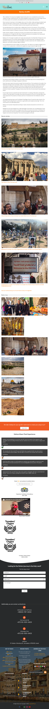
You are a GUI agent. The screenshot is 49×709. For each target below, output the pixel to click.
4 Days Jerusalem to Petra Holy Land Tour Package (12, 414)
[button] (45, 672)
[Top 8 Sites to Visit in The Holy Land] (24, 166)
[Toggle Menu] (47, 6)
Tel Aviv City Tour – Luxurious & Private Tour (9, 681)
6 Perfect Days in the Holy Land (8, 394)
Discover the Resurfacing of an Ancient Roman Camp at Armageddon (16, 290)
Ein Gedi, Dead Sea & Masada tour (9, 685)
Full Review (5, 444)
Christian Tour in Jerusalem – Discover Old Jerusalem (9, 688)
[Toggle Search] (43, 6)
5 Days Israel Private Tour (6, 315)
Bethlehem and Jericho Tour (9, 695)
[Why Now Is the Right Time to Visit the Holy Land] (24, 133)
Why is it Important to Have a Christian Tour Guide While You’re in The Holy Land (18, 216)
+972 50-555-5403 (9, 661)
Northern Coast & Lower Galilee (9, 692)
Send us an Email (9, 656)
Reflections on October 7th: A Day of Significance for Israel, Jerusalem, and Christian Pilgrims (21, 249)
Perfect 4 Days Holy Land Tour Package (9, 335)
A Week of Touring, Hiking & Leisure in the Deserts (12, 374)
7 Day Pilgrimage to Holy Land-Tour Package (10, 355)
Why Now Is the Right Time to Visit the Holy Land (12, 148)
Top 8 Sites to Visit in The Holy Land (9, 182)
